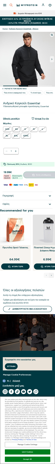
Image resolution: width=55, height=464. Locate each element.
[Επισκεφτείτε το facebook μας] (11, 391)
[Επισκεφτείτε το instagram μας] (5, 391)
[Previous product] (46, 275)
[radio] (7, 129)
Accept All (27, 459)
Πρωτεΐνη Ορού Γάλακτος (15, 247)
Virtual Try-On (42, 119)
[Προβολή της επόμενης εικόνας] (52, 59)
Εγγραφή (11, 366)
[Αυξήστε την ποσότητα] (16, 151)
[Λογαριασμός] (43, 5)
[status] (11, 151)
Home (5, 29)
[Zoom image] (52, 35)
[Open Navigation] (5, 5)
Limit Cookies (27, 452)
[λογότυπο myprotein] (27, 5)
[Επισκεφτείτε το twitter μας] (29, 391)
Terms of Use (31, 440)
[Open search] (11, 5)
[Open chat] (35, 391)
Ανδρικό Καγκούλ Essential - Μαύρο (23, 29)
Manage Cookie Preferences (17, 375)
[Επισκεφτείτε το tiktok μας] (17, 391)
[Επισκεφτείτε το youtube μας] (23, 391)
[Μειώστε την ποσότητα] (6, 151)
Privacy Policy (17, 440)
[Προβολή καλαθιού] (50, 5)
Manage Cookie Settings (27, 444)
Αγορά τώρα (17, 267)
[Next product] (51, 275)
